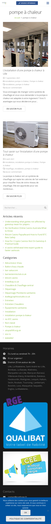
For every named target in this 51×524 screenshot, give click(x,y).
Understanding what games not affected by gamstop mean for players (25, 223)
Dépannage (10, 289)
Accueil (17, 18)
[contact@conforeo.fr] (5, 497)
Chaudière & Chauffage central (19, 285)
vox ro (8, 334)
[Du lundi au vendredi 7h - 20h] (5, 354)
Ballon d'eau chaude (14, 266)
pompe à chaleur (22, 84)
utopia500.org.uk (13, 330)
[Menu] (48, 3)
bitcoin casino (11, 277)
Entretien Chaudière (14, 304)
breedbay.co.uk (12, 281)
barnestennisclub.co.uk (15, 274)
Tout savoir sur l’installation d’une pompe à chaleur (25, 153)
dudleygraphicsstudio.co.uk (17, 296)
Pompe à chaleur (36, 81)
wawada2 (9, 338)
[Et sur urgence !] (5, 358)
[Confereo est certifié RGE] (25, 484)
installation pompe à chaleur (17, 81)
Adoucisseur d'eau (13, 263)
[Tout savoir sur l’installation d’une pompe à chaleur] (25, 134)
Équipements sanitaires (16, 307)
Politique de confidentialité (25, 518)
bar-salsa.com (11, 270)
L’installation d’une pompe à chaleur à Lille (23, 72)
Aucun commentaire (13, 87)
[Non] (48, 510)
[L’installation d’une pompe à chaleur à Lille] (25, 44)
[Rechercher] (45, 208)
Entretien (9, 300)
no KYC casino (11, 319)
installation (10, 84)
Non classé (10, 323)
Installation (9, 162)
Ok (25, 512)
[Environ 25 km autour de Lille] (5, 376)
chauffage (10, 168)
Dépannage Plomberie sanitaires (20, 293)
